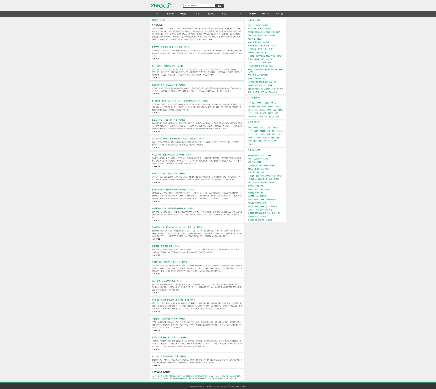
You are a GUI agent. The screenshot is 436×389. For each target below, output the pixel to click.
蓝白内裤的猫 (170, 376)
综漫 (255, 141)
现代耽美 (184, 14)
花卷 (274, 110)
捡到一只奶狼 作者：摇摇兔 (258, 25)
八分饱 (260, 117)
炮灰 (275, 141)
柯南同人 (279, 131)
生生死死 (251, 103)
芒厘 (222, 376)
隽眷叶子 (233, 378)
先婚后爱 (266, 138)
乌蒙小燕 (191, 378)
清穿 (250, 141)
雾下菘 (197, 376)
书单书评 (170, 14)
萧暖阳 (204, 378)
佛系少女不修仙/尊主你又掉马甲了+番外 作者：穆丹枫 (173, 300)
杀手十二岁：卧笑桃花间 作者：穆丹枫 (167, 66)
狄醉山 (269, 110)
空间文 (269, 127)
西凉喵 (270, 106)
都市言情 (265, 14)
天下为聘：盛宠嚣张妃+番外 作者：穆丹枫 (169, 356)
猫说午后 (251, 106)
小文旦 (160, 378)
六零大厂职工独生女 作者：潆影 (259, 63)
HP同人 (251, 134)
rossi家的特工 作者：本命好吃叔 (259, 29)
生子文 (255, 127)
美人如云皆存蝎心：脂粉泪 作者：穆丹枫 (168, 173)
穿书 (268, 134)
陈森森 (211, 376)
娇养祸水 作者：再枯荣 (256, 186)
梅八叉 (271, 117)
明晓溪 (267, 103)
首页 (157, 14)
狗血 (270, 141)
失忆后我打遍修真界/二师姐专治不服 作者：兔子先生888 (265, 71)
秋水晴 (178, 378)
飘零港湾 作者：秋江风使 (257, 216)
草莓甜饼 (219, 378)
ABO (250, 131)
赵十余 (250, 110)
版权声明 (231, 386)
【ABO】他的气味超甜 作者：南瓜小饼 (262, 82)
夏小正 (262, 110)
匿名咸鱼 (263, 113)
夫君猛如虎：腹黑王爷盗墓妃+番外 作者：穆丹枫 (171, 155)
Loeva (217, 376)
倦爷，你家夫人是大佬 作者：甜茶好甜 (262, 182)
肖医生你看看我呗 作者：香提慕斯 (260, 220)
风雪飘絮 (211, 378)
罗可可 (198, 378)
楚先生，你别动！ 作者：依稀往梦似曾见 (262, 199)
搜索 (219, 6)
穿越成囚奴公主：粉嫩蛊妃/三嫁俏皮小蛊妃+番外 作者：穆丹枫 (177, 227)
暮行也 (172, 378)
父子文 (279, 134)
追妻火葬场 (271, 131)
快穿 (250, 127)
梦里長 (273, 103)
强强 (260, 141)
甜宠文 (275, 127)
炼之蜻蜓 (204, 376)
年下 (265, 141)
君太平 (270, 113)
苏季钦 (166, 378)
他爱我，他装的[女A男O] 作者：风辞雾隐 (262, 206)
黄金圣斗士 (252, 117)
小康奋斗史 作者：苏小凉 (257, 52)
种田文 (256, 131)
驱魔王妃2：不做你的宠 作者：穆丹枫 (167, 281)
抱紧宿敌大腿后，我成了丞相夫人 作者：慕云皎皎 (266, 89)
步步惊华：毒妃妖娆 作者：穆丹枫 (165, 246)
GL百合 (238, 14)
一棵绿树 (278, 106)
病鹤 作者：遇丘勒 (254, 39)
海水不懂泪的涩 (188, 376)
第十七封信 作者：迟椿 (256, 172)
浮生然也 (161, 376)
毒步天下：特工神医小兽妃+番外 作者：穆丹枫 (170, 47)
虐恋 (278, 138)
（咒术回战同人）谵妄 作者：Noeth (261, 66)
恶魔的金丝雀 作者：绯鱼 (257, 78)
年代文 (262, 127)
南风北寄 (236, 376)
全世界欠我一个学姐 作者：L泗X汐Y (261, 49)
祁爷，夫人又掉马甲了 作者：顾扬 (260, 210)
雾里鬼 (226, 378)
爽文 (257, 134)
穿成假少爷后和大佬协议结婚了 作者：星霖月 (264, 32)
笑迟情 (154, 378)
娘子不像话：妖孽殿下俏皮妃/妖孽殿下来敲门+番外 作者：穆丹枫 (178, 139)
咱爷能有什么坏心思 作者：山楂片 (260, 85)
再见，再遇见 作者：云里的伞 (258, 42)
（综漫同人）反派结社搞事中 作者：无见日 (263, 179)
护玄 (256, 110)
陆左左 (154, 376)
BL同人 (225, 14)
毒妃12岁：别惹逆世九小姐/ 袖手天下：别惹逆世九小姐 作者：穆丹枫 (180, 101)
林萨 (276, 113)
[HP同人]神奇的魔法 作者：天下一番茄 (261, 35)
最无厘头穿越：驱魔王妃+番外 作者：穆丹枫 (170, 262)
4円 (266, 117)
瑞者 (258, 106)
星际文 (250, 138)
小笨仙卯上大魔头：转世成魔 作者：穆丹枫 (169, 337)
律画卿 (264, 106)
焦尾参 (184, 378)
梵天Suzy (228, 376)
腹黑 (273, 138)
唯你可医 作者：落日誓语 (257, 196)
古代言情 (279, 14)
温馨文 (250, 144)
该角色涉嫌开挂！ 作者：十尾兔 (259, 155)
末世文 (262, 131)
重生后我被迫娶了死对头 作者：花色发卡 (262, 46)
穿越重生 (211, 14)
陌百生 (280, 110)
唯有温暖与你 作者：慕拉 (257, 203)
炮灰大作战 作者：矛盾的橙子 (258, 169)
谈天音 (178, 376)
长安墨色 (260, 103)
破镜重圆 (258, 138)
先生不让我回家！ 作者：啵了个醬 (260, 59)
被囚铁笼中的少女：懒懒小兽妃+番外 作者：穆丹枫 (172, 208)
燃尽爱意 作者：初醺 (255, 193)
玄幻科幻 (252, 14)
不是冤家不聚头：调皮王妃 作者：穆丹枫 (168, 85)
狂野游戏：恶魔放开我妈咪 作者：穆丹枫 (168, 319)
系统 (273, 134)
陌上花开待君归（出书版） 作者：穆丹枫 (168, 120)
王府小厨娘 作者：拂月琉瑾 (258, 75)
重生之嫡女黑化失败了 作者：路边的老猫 (262, 92)
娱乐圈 (263, 134)
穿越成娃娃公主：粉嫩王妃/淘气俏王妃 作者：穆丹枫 (173, 190)
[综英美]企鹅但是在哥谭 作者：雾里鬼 (261, 165)
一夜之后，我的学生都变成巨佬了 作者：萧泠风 (265, 56)
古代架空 (197, 14)
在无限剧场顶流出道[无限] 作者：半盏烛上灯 (264, 213)
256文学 (161, 4)
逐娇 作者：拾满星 (254, 162)
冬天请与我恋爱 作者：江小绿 (258, 189)
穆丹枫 (162, 20)
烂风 (250, 113)
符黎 (277, 117)
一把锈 (255, 113)
